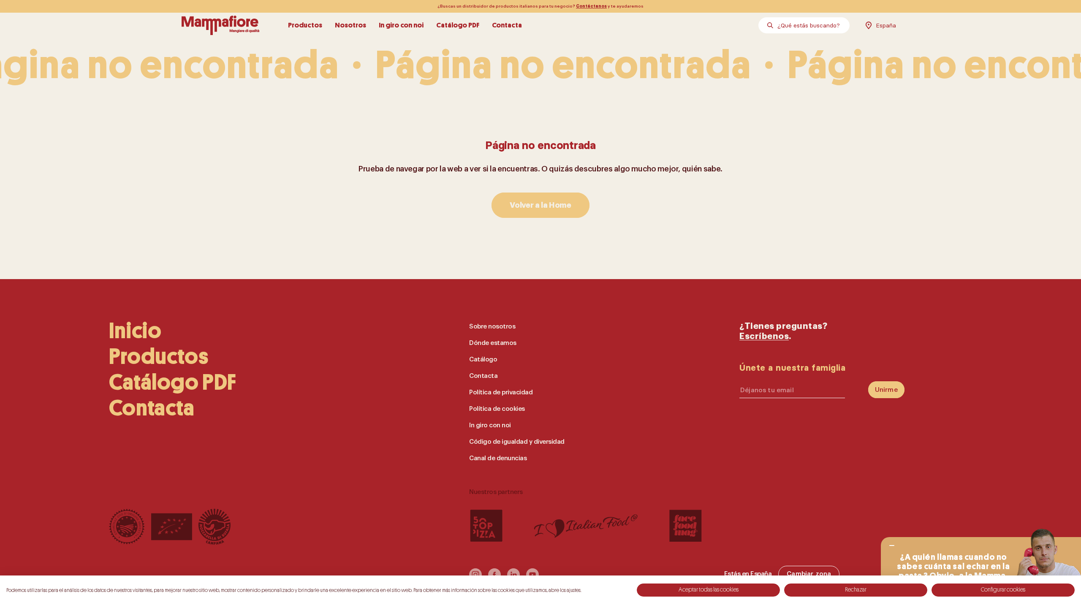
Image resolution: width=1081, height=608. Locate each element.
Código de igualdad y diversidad (517, 442)
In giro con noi (401, 25)
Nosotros (350, 25)
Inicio (135, 331)
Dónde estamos (492, 343)
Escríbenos (764, 336)
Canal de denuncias (498, 458)
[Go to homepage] (220, 25)
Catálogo (483, 359)
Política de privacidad (500, 392)
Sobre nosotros (492, 326)
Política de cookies (497, 409)
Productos (305, 25)
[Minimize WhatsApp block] (892, 545)
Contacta (507, 25)
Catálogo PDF (457, 25)
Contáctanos (591, 6)
